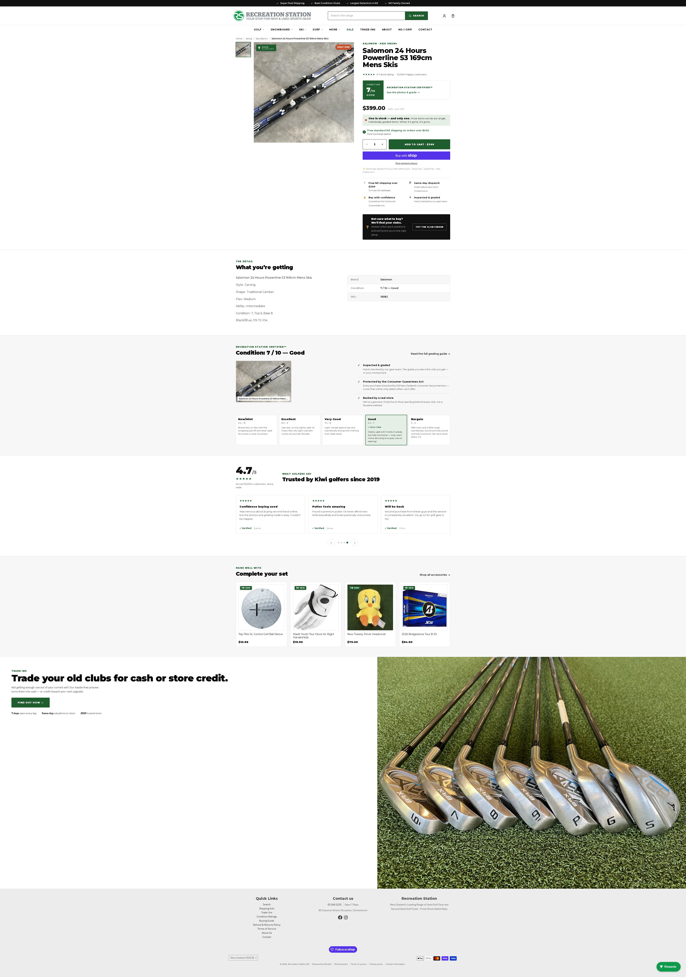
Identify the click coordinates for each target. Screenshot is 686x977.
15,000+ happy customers (411, 74)
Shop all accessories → (435, 574)
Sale (350, 29)
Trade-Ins (368, 29)
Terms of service (359, 964)
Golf (258, 29)
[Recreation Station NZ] (272, 15)
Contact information (395, 964)
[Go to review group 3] (344, 542)
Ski (301, 29)
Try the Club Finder (430, 227)
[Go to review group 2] (341, 542)
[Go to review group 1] (339, 542)
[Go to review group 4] (347, 542)
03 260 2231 (335, 904)
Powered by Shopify (321, 964)
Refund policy (341, 964)
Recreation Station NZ (298, 964)
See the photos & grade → (403, 92)
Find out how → (30, 702)
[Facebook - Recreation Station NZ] (340, 917)
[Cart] (453, 15)
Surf (316, 29)
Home (239, 38)
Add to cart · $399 (419, 144)
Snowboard (280, 29)
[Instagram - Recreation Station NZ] (346, 917)
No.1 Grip (405, 29)
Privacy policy (376, 964)
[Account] (444, 15)
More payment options (406, 163)
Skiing (249, 38)
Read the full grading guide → (430, 353)
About (387, 29)
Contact (425, 29)
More (333, 29)
